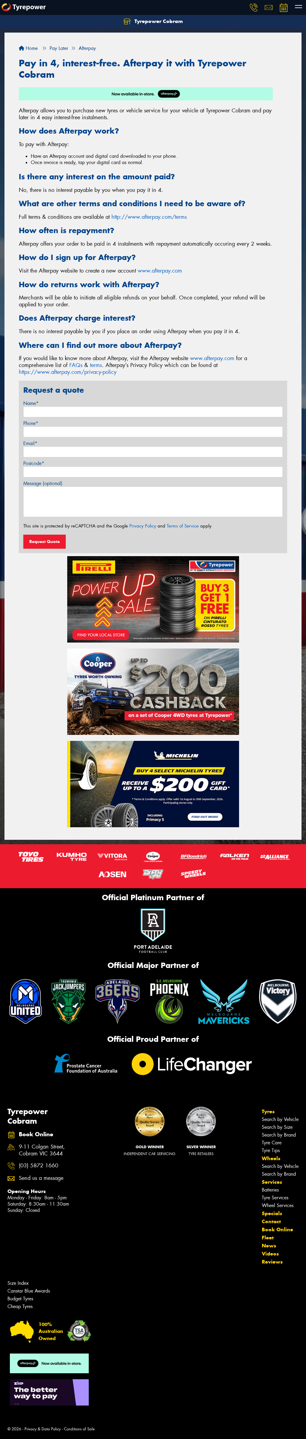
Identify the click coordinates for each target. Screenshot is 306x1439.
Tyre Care (271, 1143)
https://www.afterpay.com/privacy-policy (68, 372)
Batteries (270, 1190)
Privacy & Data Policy (43, 1429)
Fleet (268, 1237)
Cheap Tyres (20, 1306)
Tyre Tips (271, 1150)
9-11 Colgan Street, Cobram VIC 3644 (42, 1150)
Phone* (30, 423)
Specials (272, 1213)
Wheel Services (277, 1205)
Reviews (272, 1261)
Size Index (18, 1283)
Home (31, 48)
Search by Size (277, 1127)
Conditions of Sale (79, 1429)
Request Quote (44, 541)
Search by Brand (279, 1135)
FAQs (75, 365)
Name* (31, 403)
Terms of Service (183, 526)
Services (272, 1182)
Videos (270, 1253)
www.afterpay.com (160, 270)
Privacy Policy (142, 526)
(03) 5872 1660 (38, 1165)
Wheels (271, 1158)
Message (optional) (42, 483)
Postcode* (33, 463)
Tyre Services (275, 1198)
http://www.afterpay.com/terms (149, 217)
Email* (30, 443)
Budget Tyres (20, 1299)
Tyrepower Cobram (158, 21)
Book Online (277, 1229)
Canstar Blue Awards (28, 1291)
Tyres (268, 1111)
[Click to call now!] (254, 7)
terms (96, 365)
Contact (271, 1221)
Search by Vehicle (280, 1119)
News (269, 1245)
